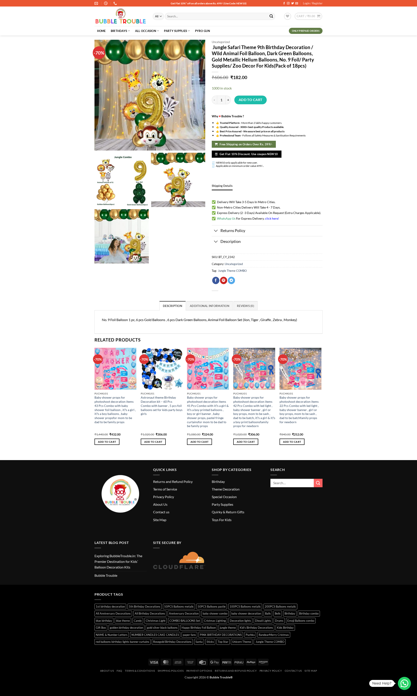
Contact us (161, 512)
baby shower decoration (246, 613)
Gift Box (101, 627)
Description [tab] (172, 306)
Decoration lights (240, 620)
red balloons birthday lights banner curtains (122, 641)
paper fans (189, 634)
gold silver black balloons (162, 627)
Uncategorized (221, 42)
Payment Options (199, 670)
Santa (199, 641)
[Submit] (271, 16)
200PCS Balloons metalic (280, 606)
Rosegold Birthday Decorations (172, 641)
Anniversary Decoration (184, 613)
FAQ (119, 670)
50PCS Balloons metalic (179, 606)
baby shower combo (215, 613)
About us (107, 670)
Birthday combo (309, 613)
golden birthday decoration (126, 627)
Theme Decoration (226, 489)
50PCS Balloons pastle (212, 606)
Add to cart (251, 100)
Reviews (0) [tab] (245, 306)
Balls (268, 613)
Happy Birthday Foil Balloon (199, 627)
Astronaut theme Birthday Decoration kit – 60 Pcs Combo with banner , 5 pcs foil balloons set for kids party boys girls (161, 406)
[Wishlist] (287, 16)
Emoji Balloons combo (300, 620)
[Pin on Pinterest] (223, 280)
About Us (160, 504)
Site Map (159, 520)
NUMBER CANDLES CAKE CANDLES (155, 634)
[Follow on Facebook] (284, 3)
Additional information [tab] (209, 306)
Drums (279, 620)
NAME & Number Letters (111, 634)
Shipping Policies (171, 670)
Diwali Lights (263, 620)
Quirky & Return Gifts (228, 512)
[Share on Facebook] (215, 280)
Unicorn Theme (241, 641)
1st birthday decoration (110, 606)
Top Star (223, 641)
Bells (278, 613)
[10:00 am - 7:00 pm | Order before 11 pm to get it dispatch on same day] (106, 3)
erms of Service (166, 489)
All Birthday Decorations (150, 613)
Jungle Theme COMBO (232, 270)
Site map (310, 670)
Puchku (250, 634)
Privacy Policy (163, 497)
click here (271, 218)
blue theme (123, 620)
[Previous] (94, 400)
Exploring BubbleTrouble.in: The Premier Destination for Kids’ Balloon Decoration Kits (118, 561)
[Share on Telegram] (231, 280)
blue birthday (104, 620)
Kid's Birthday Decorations (256, 627)
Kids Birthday (285, 627)
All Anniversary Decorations (113, 613)
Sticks (210, 641)
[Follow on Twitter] (292, 3)
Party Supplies (175, 31)
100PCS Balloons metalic (245, 606)
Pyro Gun (202, 31)
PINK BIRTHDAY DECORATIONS (221, 634)
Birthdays (119, 31)
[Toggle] (216, 231)
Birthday (218, 481)
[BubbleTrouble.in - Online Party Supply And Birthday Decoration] (120, 16)
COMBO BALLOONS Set (184, 620)
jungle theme (228, 627)
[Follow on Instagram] (288, 3)
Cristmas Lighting (215, 620)
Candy (138, 620)
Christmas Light (155, 620)
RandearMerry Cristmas (274, 634)
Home (101, 31)
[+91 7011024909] (115, 3)
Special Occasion (224, 497)
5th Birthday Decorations (144, 606)
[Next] (321, 400)
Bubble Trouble (105, 575)
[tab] (222, 185)
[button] (308, 16)
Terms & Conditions (140, 670)
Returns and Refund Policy (173, 481)
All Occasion (145, 31)
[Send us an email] (296, 3)
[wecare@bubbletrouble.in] (96, 3)
